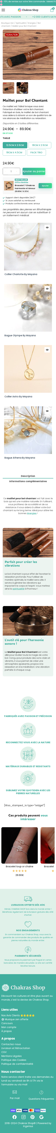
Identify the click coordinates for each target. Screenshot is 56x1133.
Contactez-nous (11, 1044)
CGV (4, 1052)
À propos (6, 1031)
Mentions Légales (11, 1056)
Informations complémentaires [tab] (28, 481)
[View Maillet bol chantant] (8, 88)
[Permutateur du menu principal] (3, 10)
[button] (45, 185)
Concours (7, 1023)
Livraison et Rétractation (15, 1048)
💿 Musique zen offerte (14, 1019)
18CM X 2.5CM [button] (40, 145)
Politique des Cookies (13, 1060)
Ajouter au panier (34, 171)
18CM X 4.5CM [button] (14, 152)
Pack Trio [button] (36, 152)
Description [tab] (28, 476)
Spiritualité (21, 23)
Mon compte (8, 1027)
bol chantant (42, 112)
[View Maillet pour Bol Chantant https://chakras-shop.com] (22, 88)
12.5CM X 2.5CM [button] (15, 145)
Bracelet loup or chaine (19, 866)
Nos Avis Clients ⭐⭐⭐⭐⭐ (18, 1015)
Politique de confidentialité (17, 1064)
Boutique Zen (7, 23)
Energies (32, 23)
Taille (6, 138)
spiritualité (18, 588)
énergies (32, 513)
